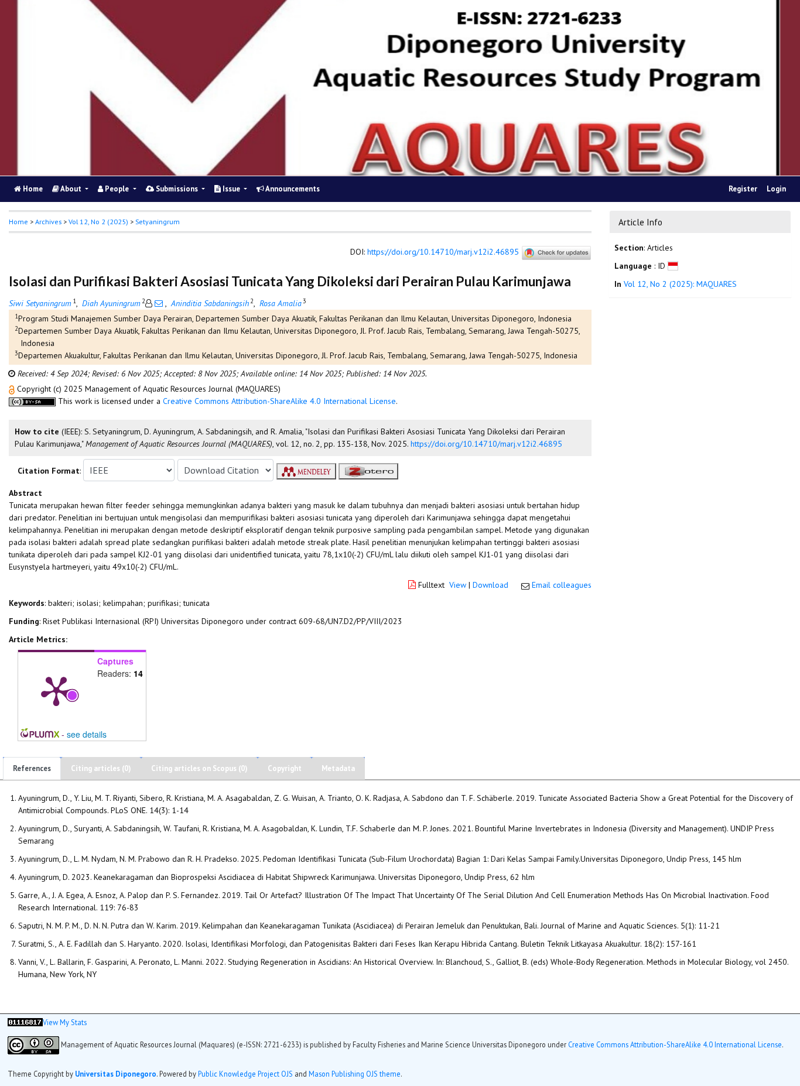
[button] (13, 388)
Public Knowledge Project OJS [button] (245, 1073)
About (71, 189)
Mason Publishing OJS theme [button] (355, 1073)
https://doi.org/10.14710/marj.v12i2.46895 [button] (486, 443)
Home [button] (18, 221)
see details (87, 734)
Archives (48, 221)
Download (490, 585)
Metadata (338, 768)
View (457, 585)
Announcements (292, 189)
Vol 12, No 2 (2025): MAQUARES (680, 284)
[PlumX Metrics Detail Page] (56, 690)
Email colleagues (562, 585)
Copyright (285, 768)
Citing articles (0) (101, 768)
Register (743, 189)
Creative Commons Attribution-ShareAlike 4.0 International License (279, 401)
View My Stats (65, 1022)
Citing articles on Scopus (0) (199, 768)
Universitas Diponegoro (115, 1073)
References (32, 768)
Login (776, 189)
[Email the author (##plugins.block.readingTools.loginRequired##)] (158, 303)
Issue (231, 189)
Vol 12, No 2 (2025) (98, 221)
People (117, 189)
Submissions (177, 189)
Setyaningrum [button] (157, 221)
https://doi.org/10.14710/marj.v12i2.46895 (443, 252)
